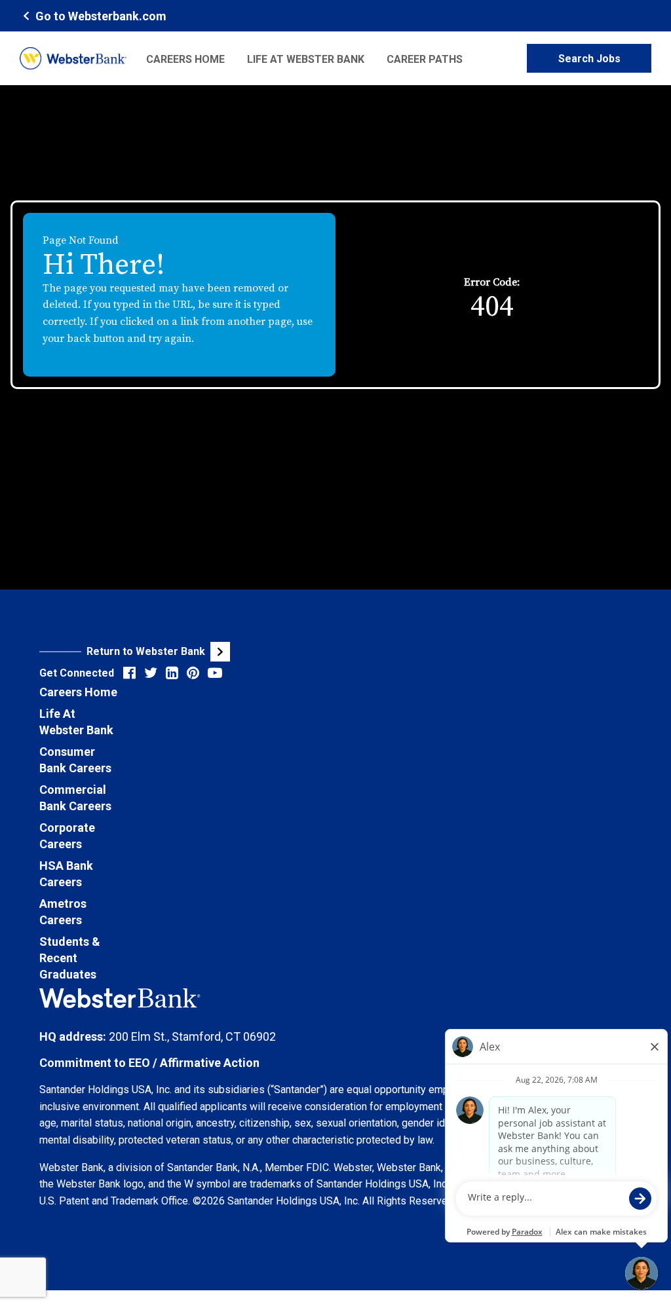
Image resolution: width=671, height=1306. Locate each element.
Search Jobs (589, 58)
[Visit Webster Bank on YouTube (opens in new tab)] (215, 673)
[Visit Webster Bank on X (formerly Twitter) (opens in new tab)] (150, 673)
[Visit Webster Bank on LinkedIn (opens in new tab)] (172, 673)
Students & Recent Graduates (69, 958)
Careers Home (185, 59)
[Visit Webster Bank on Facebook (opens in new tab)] (129, 673)
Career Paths (425, 59)
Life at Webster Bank (305, 59)
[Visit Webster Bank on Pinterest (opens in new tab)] (193, 673)
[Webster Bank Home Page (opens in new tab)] (73, 58)
